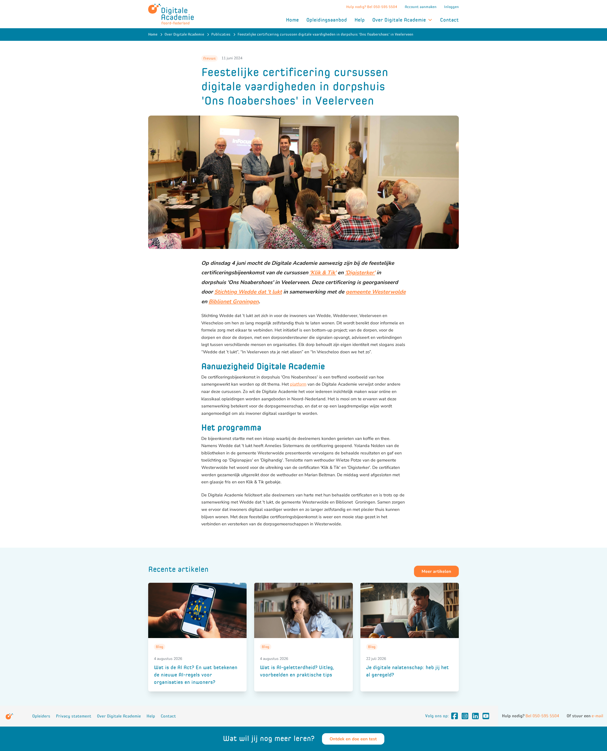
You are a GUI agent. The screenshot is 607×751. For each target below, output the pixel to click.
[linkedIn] (475, 716)
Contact (449, 20)
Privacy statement (73, 716)
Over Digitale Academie (399, 20)
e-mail (597, 716)
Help (359, 20)
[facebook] (454, 716)
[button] (436, 571)
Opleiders (41, 716)
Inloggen (451, 7)
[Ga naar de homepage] (171, 14)
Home (292, 20)
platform (298, 384)
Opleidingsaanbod (326, 20)
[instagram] (465, 716)
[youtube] (486, 716)
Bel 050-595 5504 (542, 716)
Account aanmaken (421, 7)
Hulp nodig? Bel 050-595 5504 (371, 7)
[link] (197, 637)
